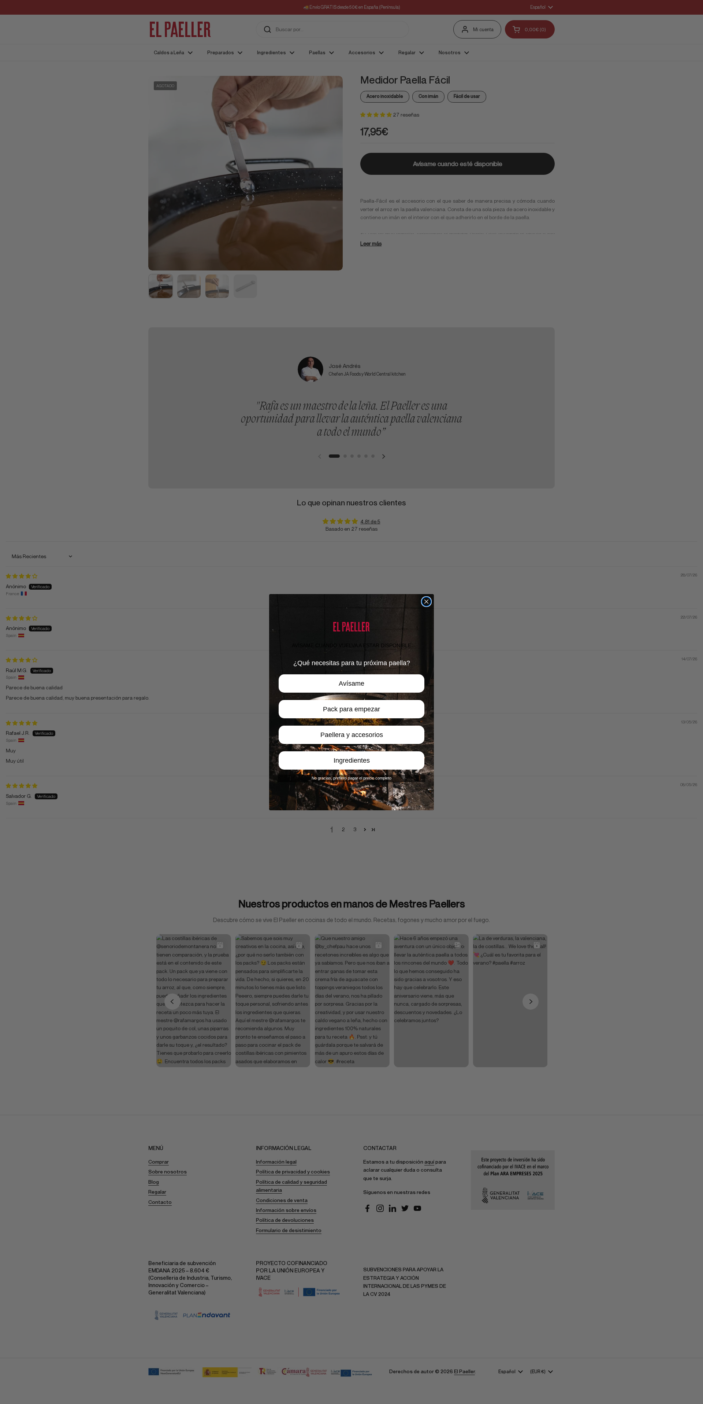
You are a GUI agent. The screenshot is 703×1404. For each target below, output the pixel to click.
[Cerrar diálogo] (426, 601)
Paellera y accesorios (351, 734)
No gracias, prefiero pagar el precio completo (351, 778)
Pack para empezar (351, 709)
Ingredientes (352, 760)
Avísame (351, 683)
